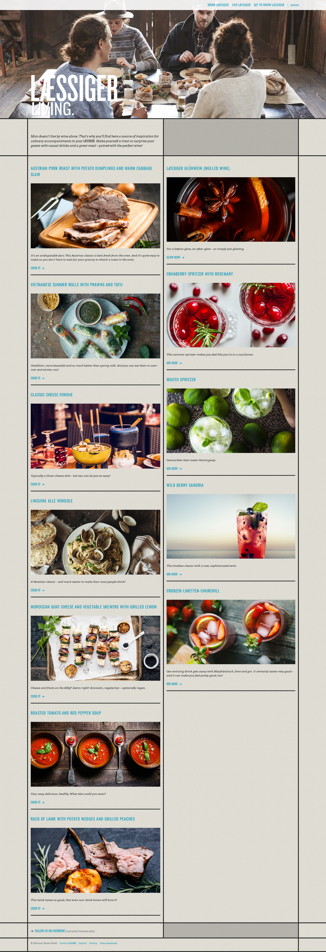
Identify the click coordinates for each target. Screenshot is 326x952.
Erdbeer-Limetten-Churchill (193, 590)
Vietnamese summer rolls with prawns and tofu (77, 284)
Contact (68, 943)
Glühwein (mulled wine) (198, 168)
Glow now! (173, 257)
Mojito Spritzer (181, 379)
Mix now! (172, 363)
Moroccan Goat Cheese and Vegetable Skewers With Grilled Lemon (94, 606)
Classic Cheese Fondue (52, 394)
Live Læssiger (241, 5)
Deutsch (295, 5)
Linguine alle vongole (52, 501)
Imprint (83, 943)
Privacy (93, 943)
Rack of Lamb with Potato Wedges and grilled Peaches (83, 819)
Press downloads (108, 943)
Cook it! (35, 268)
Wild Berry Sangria (185, 485)
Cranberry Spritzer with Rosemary (200, 274)
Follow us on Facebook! (50, 931)
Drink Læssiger (218, 5)
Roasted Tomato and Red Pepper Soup (66, 713)
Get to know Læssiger (269, 5)
